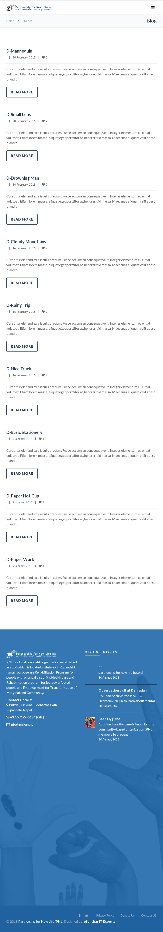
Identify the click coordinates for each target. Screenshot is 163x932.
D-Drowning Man (22, 178)
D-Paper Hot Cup (22, 495)
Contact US (149, 915)
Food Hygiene (109, 719)
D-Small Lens (18, 114)
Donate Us (128, 915)
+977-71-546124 (22, 717)
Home (10, 20)
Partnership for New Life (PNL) (40, 921)
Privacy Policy (105, 915)
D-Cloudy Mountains (26, 241)
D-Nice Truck (18, 368)
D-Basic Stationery (24, 432)
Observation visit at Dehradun (122, 690)
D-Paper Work (20, 559)
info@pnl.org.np (22, 724)
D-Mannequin (19, 50)
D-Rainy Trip (18, 305)
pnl (100, 667)
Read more (22, 92)
